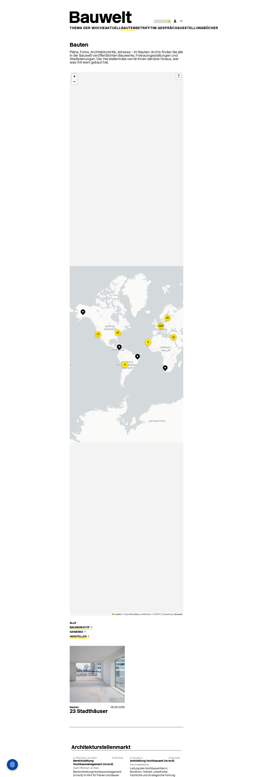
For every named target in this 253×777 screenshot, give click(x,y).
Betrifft (143, 28)
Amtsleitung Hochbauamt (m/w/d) (152, 761)
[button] (120, 347)
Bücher (210, 28)
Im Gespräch (164, 28)
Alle (73, 623)
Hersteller (78, 636)
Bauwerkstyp (80, 627)
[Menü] (181, 21)
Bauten (128, 28)
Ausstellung (190, 28)
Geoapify (178, 614)
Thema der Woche (87, 28)
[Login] (175, 21)
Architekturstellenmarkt (100, 747)
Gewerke (77, 632)
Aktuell (113, 28)
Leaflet (117, 614)
